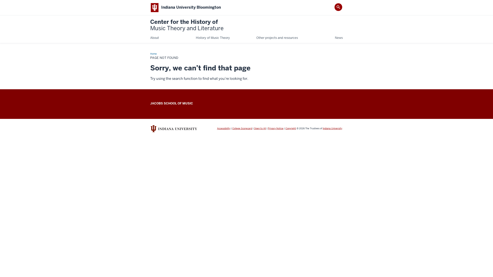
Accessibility (223, 128)
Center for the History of (187, 25)
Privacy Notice (275, 128)
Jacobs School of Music (171, 103)
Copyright (290, 128)
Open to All (260, 128)
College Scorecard (242, 128)
